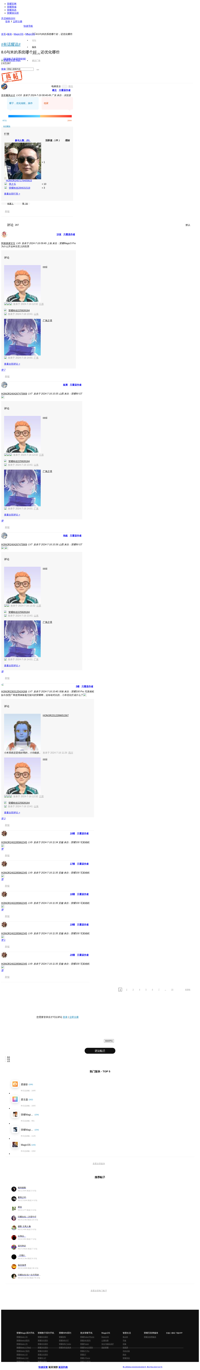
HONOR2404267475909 (14, 393)
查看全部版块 (99, 1163)
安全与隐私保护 (107, 1344)
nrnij (45, 267)
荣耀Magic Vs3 (22, 1358)
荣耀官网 (11, 3)
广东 (36, 358)
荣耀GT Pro (84, 1351)
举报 (7, 211)
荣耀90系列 (42, 1362)
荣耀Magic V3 (22, 1355)
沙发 (59, 234)
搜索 (3, 69)
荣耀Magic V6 (22, 1337)
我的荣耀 (104, 1348)
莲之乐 (12, 184)
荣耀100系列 (43, 1355)
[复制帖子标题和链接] (15, 59)
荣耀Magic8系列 (23, 1340)
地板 (65, 535)
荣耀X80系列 (85, 1340)
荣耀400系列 (43, 1344)
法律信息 (90, 1365)
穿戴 (124, 1344)
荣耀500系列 (43, 1340)
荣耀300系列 (43, 1348)
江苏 (41, 304)
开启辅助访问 (8, 18)
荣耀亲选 (11, 10)
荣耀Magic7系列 (23, 1351)
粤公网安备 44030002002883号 (134, 1367)
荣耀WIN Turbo (65, 1344)
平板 (124, 1340)
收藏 (10, 203)
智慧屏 (125, 1348)
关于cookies (82, 1365)
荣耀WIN (62, 1337)
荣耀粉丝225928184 (19, 310)
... (165, 990)
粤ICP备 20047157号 (154, 1367)
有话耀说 (6, 126)
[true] (38, 69)
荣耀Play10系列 (86, 1348)
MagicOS (18, 34)
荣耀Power (84, 1344)
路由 (124, 1355)
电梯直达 (56, 86)
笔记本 (125, 1337)
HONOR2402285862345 (14, 842)
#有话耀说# (10, 44)
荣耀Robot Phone (87, 1337)
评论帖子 (100, 1050)
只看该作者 (65, 90)
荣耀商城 (11, 7)
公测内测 (104, 1340)
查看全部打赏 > (12, 193)
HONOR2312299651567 (56, 715)
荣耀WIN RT (64, 1340)
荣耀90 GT (42, 1358)
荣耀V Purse (85, 1358)
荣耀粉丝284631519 (19, 188)
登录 (7, 21)
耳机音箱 (126, 1351)
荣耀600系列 (43, 1337)
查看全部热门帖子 (99, 1290)
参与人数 (23, 140)
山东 (36, 314)
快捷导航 (28, 26)
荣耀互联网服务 (150, 1337)
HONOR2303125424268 (14, 691)
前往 (70, 86)
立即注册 (17, 21)
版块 (9, 34)
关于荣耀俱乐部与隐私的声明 (65, 1365)
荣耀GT (83, 1355)
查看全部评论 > (12, 364)
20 (172, 990)
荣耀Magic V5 (22, 1344)
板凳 (65, 385)
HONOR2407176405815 (19, 180)
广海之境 (47, 320)
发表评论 (109, 1041)
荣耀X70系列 (85, 1362)
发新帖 (187, 990)
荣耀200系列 (43, 1351)
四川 (70, 752)
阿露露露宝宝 (8, 243)
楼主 (54, 90)
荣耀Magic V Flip (23, 1362)
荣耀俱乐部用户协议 (46, 1365)
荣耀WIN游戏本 (65, 1348)
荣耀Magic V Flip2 (24, 1348)
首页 (34, 33)
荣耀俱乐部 (13, 13)
